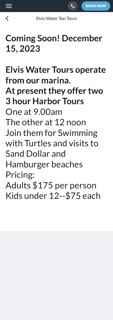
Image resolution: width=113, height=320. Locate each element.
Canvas (36, 305)
